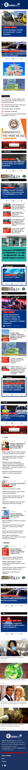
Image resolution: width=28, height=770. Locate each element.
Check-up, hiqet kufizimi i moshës (17, 484)
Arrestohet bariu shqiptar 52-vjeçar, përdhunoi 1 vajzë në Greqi (12, 599)
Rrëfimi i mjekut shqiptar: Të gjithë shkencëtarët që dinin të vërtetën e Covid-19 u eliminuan (13, 563)
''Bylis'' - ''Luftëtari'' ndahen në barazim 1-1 (6, 339)
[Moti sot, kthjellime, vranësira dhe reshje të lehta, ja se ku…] (5, 514)
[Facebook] (2, 765)
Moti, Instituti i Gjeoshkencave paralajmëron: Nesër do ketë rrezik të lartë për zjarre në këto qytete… (13, 537)
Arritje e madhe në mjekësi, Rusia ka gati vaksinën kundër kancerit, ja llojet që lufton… (13, 497)
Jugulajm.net (8, 321)
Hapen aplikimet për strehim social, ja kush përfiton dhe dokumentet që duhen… (18, 214)
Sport (5, 312)
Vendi (17, 312)
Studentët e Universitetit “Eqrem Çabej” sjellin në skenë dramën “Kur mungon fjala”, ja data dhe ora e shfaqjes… (13, 624)
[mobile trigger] (3, 4)
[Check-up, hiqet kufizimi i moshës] (5, 483)
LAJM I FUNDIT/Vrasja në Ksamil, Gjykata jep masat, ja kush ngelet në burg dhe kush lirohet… (18, 206)
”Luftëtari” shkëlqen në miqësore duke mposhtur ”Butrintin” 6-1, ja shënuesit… (17, 360)
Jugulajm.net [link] (5, 740)
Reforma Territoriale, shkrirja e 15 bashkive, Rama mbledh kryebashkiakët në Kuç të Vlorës (12, 192)
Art (9, 618)
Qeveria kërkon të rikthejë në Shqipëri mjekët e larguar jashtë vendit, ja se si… (17, 551)
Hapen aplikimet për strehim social (7, 214)
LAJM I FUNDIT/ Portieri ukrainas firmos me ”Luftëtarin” (12, 317)
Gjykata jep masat (6, 208)
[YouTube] (5, 765)
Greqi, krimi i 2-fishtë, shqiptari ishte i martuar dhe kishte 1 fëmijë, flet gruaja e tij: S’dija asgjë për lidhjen (13, 100)
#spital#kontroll (7, 486)
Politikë (5, 187)
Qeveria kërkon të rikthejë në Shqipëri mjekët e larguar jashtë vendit (5, 551)
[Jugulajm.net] (12, 4)
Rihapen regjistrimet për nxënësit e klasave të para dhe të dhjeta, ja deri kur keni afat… (17, 446)
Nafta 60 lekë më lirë (6, 223)
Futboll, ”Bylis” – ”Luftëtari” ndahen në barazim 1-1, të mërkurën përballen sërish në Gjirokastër (18, 336)
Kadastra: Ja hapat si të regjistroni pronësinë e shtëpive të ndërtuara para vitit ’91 (13, 416)
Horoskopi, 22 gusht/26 (10, 111)
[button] (13, 12)
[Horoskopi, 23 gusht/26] (14, 49)
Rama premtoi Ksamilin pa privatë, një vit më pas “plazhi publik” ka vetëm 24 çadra (18, 230)
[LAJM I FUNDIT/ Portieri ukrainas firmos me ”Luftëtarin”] (14, 303)
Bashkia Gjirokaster (5, 370)
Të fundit (13, 27)
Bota (10, 595)
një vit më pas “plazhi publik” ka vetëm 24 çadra (6, 231)
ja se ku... (5, 518)
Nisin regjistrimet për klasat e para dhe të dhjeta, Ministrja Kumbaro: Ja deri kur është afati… (13, 458)
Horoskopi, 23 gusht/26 (9, 56)
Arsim (4, 618)
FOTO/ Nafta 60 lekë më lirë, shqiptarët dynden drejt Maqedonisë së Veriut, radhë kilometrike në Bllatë (18, 222)
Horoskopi (5, 53)
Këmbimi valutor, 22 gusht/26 (12, 109)
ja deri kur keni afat (5, 449)
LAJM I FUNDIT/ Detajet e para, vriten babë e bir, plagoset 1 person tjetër (13, 164)
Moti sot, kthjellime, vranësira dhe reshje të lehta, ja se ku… (17, 515)
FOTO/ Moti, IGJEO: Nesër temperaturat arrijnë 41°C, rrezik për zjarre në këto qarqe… (13, 526)
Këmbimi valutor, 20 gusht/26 (11, 277)
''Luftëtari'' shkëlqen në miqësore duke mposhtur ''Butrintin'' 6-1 (5, 360)
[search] (25, 4)
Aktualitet (7, 27)
